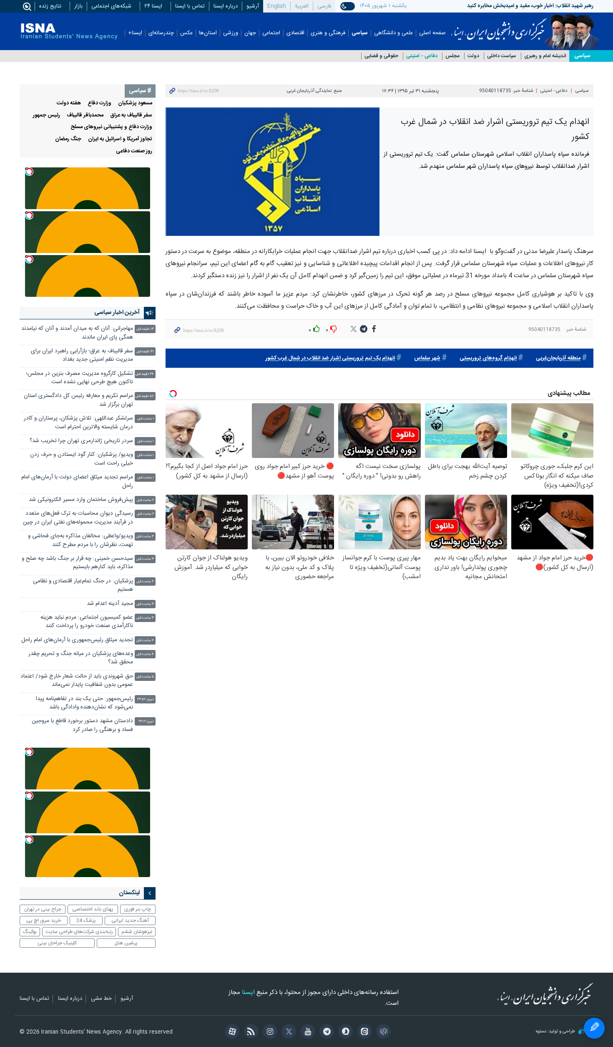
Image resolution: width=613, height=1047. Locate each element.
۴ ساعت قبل (145, 640)
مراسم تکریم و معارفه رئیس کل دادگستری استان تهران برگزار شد (78, 400)
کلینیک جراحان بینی (57, 943)
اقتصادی (295, 33)
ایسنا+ (135, 33)
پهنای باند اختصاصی (92, 909)
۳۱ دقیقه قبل (145, 351)
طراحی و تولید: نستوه (556, 1031)
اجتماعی (271, 33)
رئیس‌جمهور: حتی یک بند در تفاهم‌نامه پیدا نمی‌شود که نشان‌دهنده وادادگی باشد (84, 703)
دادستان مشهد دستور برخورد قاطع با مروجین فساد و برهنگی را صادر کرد (82, 725)
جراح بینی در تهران (42, 909)
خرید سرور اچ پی (43, 920)
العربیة (302, 6)
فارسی (324, 6)
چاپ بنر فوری (137, 909)
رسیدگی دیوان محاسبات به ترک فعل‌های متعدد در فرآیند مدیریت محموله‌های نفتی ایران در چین (78, 517)
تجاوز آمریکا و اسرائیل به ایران (120, 139)
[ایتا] (363, 1032)
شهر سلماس (427, 358)
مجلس (452, 56)
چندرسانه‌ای (161, 33)
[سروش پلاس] (344, 1032)
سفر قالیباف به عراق (131, 115)
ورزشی (230, 33)
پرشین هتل (126, 943)
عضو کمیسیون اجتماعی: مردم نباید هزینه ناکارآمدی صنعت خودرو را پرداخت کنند (86, 621)
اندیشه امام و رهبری (545, 56)
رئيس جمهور (46, 115)
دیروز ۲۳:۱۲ (146, 721)
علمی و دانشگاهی (393, 33)
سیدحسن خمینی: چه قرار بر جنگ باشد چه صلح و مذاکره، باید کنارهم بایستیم (77, 563)
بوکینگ (30, 932)
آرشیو (252, 6)
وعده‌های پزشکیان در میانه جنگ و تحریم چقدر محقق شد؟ (80, 658)
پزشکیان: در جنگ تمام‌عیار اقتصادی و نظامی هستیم (83, 585)
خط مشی (101, 999)
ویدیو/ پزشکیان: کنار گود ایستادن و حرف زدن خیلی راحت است (81, 459)
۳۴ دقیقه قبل (145, 374)
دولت (473, 56)
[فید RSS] (249, 1032)
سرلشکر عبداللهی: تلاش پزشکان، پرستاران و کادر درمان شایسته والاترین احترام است (78, 422)
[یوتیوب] (306, 1032)
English (276, 6)
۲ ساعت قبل (145, 500)
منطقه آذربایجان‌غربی (558, 358)
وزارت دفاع (99, 103)
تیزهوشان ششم (136, 932)
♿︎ (594, 1028)
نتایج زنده (50, 6)
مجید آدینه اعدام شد (110, 603)
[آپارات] (230, 1032)
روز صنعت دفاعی (134, 151)
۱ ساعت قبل (145, 419)
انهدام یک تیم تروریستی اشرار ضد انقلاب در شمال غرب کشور (330, 358)
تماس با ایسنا (190, 6)
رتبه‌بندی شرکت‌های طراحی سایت (79, 932)
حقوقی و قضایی (381, 56)
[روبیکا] (382, 1032)
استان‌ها (208, 33)
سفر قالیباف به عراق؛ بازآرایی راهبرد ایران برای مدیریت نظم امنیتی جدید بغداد (82, 355)
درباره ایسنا (226, 6)
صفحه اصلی (432, 33)
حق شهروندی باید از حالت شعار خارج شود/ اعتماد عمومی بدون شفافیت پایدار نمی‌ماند (76, 680)
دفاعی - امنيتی (421, 56)
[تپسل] (29, 171)
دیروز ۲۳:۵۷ (145, 699)
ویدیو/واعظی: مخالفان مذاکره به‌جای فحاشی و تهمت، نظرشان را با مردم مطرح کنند (80, 540)
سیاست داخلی (501, 56)
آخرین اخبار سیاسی (117, 313)
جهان (250, 33)
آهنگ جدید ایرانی (130, 920)
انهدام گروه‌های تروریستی (488, 358)
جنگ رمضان (68, 139)
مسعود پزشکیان (135, 103)
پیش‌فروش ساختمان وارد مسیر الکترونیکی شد (81, 500)
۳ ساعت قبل (145, 536)
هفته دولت (69, 103)
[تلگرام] (325, 1032)
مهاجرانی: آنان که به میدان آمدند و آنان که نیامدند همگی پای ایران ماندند (77, 332)
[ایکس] (287, 1032)
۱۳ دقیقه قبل (145, 329)
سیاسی (360, 33)
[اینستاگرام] (268, 1032)
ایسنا (499, 26)
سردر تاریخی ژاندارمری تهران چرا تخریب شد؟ (81, 441)
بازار (78, 6)
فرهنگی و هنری (328, 33)
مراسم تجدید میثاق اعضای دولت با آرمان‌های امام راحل (77, 481)
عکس (186, 33)
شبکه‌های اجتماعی (111, 6)
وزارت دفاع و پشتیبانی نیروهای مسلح (111, 127)
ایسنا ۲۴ (153, 6)
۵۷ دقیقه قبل (145, 396)
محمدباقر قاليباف (85, 115)
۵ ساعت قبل (145, 677)
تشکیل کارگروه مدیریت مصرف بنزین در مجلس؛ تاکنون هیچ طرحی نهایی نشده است (79, 378)
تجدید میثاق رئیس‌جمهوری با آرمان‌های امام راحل (77, 640)
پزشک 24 (86, 920)
